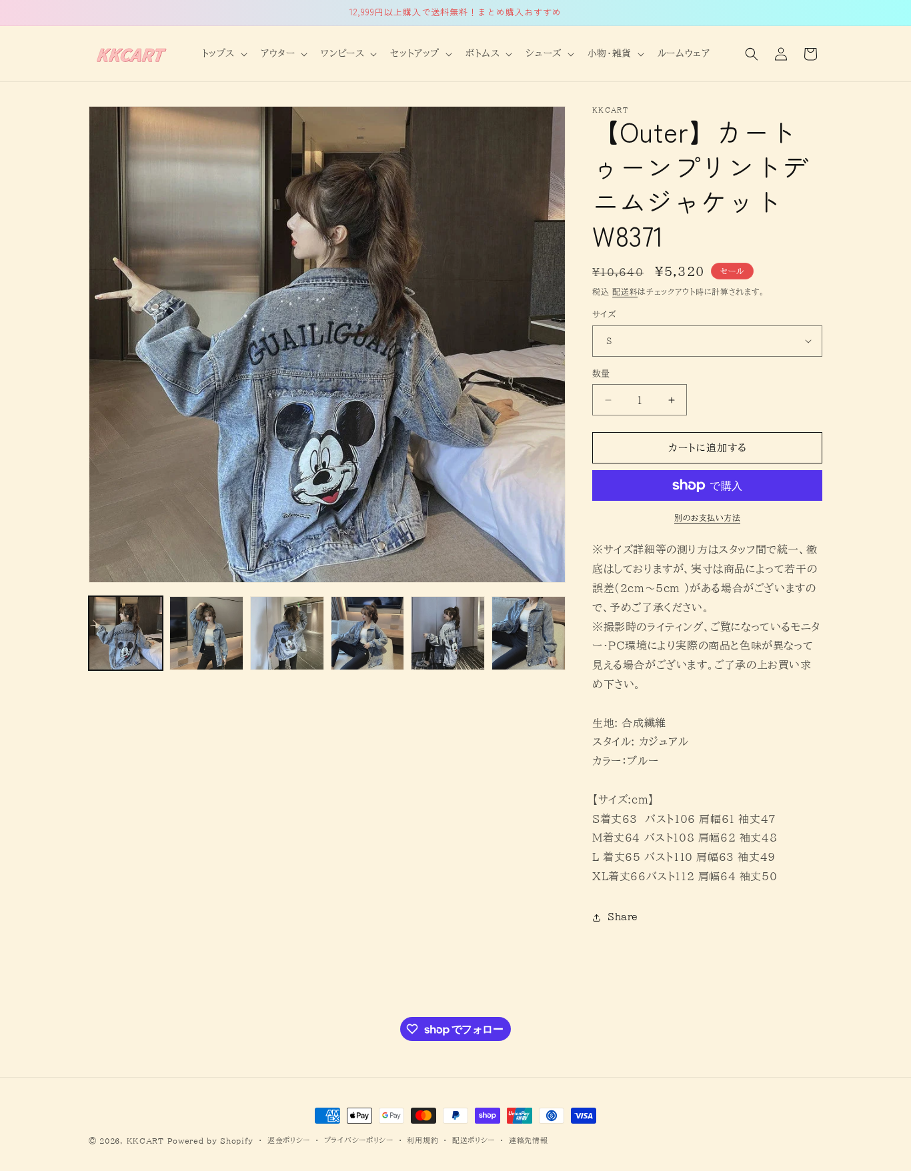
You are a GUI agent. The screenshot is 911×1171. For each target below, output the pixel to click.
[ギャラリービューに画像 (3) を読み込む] (287, 633)
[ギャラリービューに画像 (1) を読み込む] (126, 633)
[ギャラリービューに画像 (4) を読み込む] (368, 633)
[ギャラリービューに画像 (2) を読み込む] (206, 633)
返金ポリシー (288, 1140)
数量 (601, 373)
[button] (223, 53)
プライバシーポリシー (358, 1140)
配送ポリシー (473, 1140)
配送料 (625, 291)
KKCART (145, 1140)
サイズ (604, 314)
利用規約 (422, 1140)
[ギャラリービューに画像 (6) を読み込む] (529, 633)
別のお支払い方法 (707, 517)
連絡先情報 (528, 1140)
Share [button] (623, 917)
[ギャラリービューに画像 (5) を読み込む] (448, 633)
